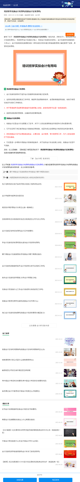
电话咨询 (55, 480)
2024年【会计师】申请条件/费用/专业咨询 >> (23, 26)
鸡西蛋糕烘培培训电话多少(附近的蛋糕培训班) (27, 177)
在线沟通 (20, 480)
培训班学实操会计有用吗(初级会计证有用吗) (27, 164)
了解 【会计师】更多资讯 (40, 158)
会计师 (15, 5)
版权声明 (39, 475)
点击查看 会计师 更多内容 (39, 325)
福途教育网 (6, 5)
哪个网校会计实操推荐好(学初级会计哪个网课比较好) (29, 172)
